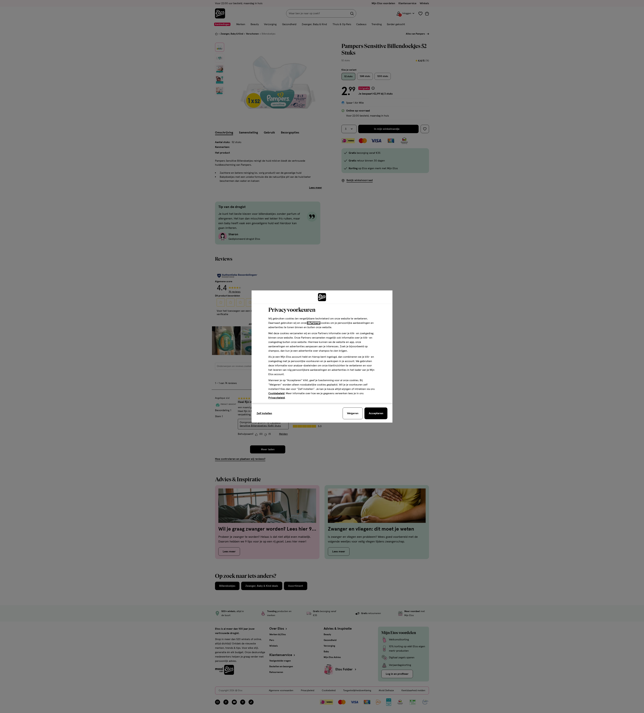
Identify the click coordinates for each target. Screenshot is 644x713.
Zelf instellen (264, 413)
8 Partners (313, 323)
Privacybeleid (276, 397)
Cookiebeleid (276, 393)
